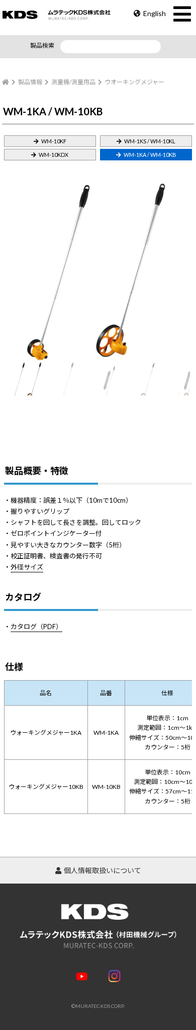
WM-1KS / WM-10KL (149, 141)
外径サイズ (27, 567)
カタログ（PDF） (36, 627)
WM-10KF (53, 141)
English (154, 13)
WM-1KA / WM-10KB (150, 154)
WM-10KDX (53, 154)
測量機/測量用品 (73, 82)
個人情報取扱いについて (102, 870)
